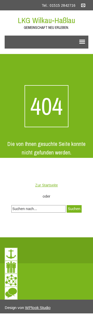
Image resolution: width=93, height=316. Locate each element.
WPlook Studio (38, 307)
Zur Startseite (46, 185)
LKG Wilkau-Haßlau (46, 20)
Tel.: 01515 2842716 (58, 5)
